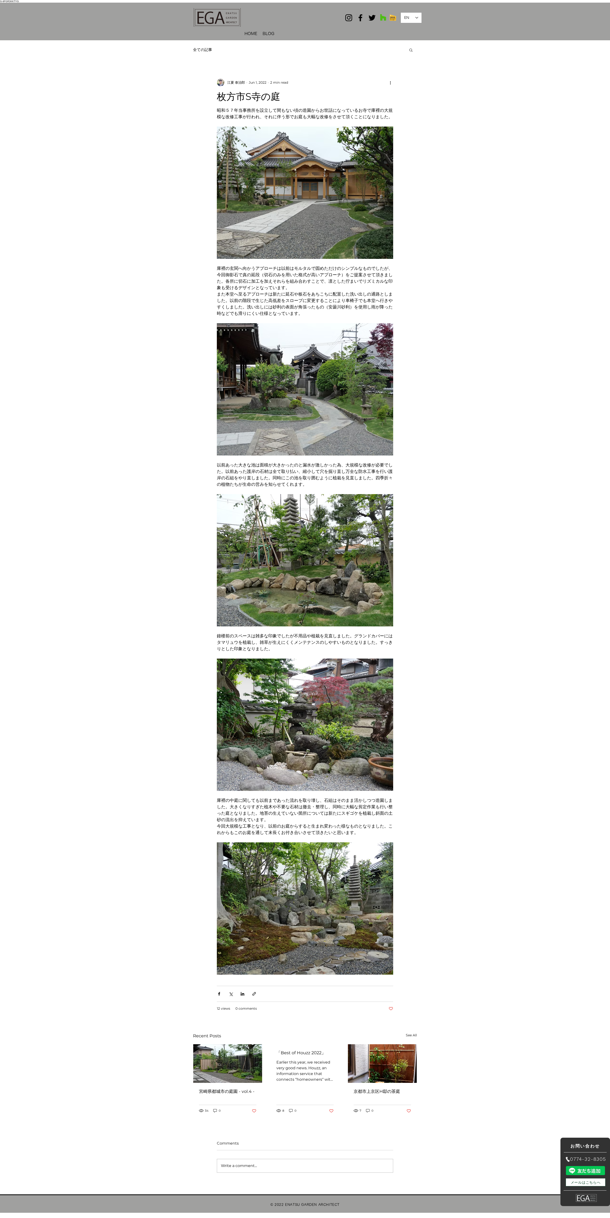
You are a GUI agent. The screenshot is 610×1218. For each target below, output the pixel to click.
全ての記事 (202, 49)
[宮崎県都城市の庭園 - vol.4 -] (227, 1063)
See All (411, 1035)
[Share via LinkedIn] (242, 994)
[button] (411, 50)
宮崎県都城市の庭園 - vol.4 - (226, 1091)
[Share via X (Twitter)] (231, 994)
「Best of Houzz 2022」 (301, 1052)
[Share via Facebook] (219, 994)
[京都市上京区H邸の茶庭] (382, 1063)
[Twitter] (372, 17)
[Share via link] (254, 994)
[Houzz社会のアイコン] (383, 17)
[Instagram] (348, 17)
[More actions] (390, 82)
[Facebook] (360, 17)
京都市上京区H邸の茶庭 (377, 1091)
